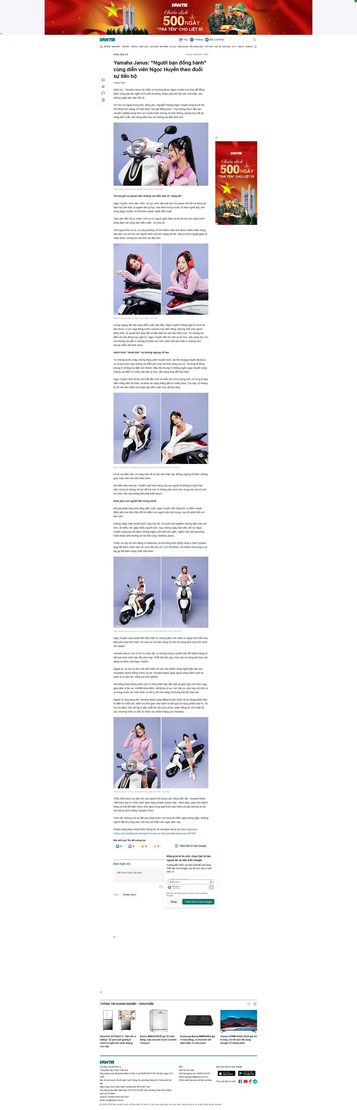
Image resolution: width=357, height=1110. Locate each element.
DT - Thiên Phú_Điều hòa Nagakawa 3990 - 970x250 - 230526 (179, 960)
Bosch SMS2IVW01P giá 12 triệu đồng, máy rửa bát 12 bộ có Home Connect (158, 1039)
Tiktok (250, 1081)
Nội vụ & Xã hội (217, 39)
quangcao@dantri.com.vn (196, 1077)
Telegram (255, 1081)
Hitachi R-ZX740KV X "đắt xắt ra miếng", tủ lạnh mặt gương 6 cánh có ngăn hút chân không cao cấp (118, 1041)
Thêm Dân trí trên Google (192, 845)
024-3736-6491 (117, 1087)
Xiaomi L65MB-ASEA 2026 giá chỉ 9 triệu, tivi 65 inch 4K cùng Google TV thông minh (238, 1039)
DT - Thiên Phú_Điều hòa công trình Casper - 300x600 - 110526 (236, 57)
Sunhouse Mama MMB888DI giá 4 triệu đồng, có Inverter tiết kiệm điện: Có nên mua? (197, 1039)
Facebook (240, 1081)
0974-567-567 (122, 1097)
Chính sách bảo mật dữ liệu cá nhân (195, 1080)
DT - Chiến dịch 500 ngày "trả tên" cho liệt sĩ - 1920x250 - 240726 (179, 1)
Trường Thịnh (119, 83)
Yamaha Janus (129, 894)
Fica (186, 39)
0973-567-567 (143, 1087)
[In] (103, 100)
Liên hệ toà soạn (186, 1070)
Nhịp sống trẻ (121, 54)
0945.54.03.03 (203, 1073)
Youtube (245, 1081)
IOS (226, 1073)
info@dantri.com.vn (114, 1100)
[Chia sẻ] (103, 86)
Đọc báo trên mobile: (229, 1067)
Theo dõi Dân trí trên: (226, 1081)
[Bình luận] (103, 80)
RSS (181, 1067)
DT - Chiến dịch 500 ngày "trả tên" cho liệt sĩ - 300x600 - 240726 (236, 144)
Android (246, 1073)
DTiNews (199, 39)
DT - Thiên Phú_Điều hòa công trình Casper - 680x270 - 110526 (161, 902)
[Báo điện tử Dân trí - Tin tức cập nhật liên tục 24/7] (107, 40)
